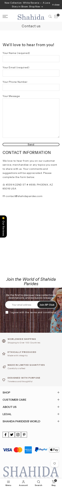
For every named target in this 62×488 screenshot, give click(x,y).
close (56, 5)
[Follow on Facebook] (5, 435)
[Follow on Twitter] (12, 435)
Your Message (11, 96)
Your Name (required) (16, 53)
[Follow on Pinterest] (24, 435)
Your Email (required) (16, 67)
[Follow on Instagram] (18, 435)
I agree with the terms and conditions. (33, 312)
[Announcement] (27, 4)
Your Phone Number (15, 81)
